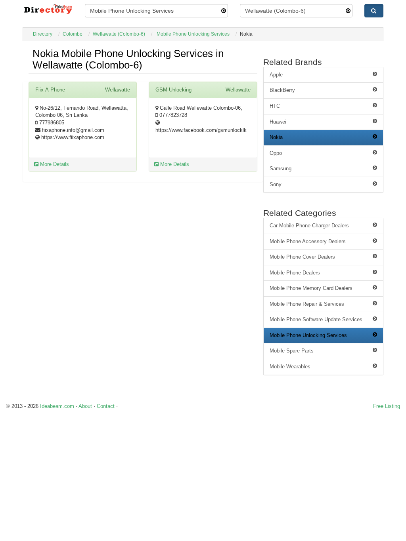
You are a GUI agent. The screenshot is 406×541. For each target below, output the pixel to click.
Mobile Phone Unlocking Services (193, 34)
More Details (53, 164)
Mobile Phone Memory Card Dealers (311, 288)
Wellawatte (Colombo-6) (119, 34)
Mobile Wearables (290, 367)
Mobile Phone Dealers (295, 273)
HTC (275, 106)
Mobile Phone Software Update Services (316, 319)
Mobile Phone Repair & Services (307, 304)
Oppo (276, 153)
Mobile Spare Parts (292, 351)
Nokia (276, 137)
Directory (42, 34)
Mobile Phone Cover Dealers (302, 257)
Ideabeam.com (57, 406)
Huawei (278, 122)
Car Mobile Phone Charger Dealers (309, 226)
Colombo (72, 34)
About (85, 406)
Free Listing (386, 406)
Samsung (280, 168)
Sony (276, 184)
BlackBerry (282, 90)
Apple (276, 75)
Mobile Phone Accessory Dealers (308, 241)
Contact (106, 406)
